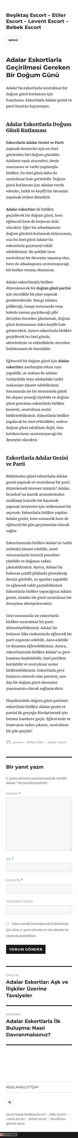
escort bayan (15, 1114)
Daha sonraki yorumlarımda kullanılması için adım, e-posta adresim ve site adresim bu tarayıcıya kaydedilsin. (37, 930)
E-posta (14, 880)
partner (18, 742)
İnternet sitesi (19, 901)
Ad (10, 859)
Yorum (13, 793)
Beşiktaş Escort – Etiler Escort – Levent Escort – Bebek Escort (37, 21)
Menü (13, 40)
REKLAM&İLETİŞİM (22, 1087)
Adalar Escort (57, 742)
